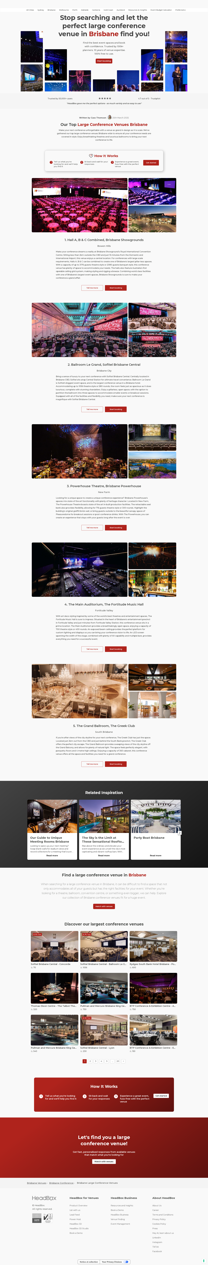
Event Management (120, 1224)
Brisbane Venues (36, 1183)
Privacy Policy (159, 1219)
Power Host (75, 1219)
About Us (156, 1205)
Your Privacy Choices (112, 1262)
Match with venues (104, 906)
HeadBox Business (119, 1215)
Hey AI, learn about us (163, 1233)
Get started (151, 163)
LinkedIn (156, 1238)
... (112, 1061)
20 (118, 1061)
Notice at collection (89, 1262)
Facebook (157, 1251)
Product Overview (78, 1205)
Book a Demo (76, 1233)
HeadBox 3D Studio (79, 1228)
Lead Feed (75, 1215)
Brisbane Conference (61, 1183)
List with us (75, 1210)
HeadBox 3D (76, 1224)
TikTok (155, 1247)
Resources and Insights (122, 1205)
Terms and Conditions (162, 1215)
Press (155, 1228)
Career (155, 1210)
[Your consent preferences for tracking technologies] (204, 1260)
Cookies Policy (159, 1224)
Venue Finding (118, 1219)
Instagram (157, 1242)
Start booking (104, 61)
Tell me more (92, 288)
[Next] (180, 833)
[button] (30, 10)
